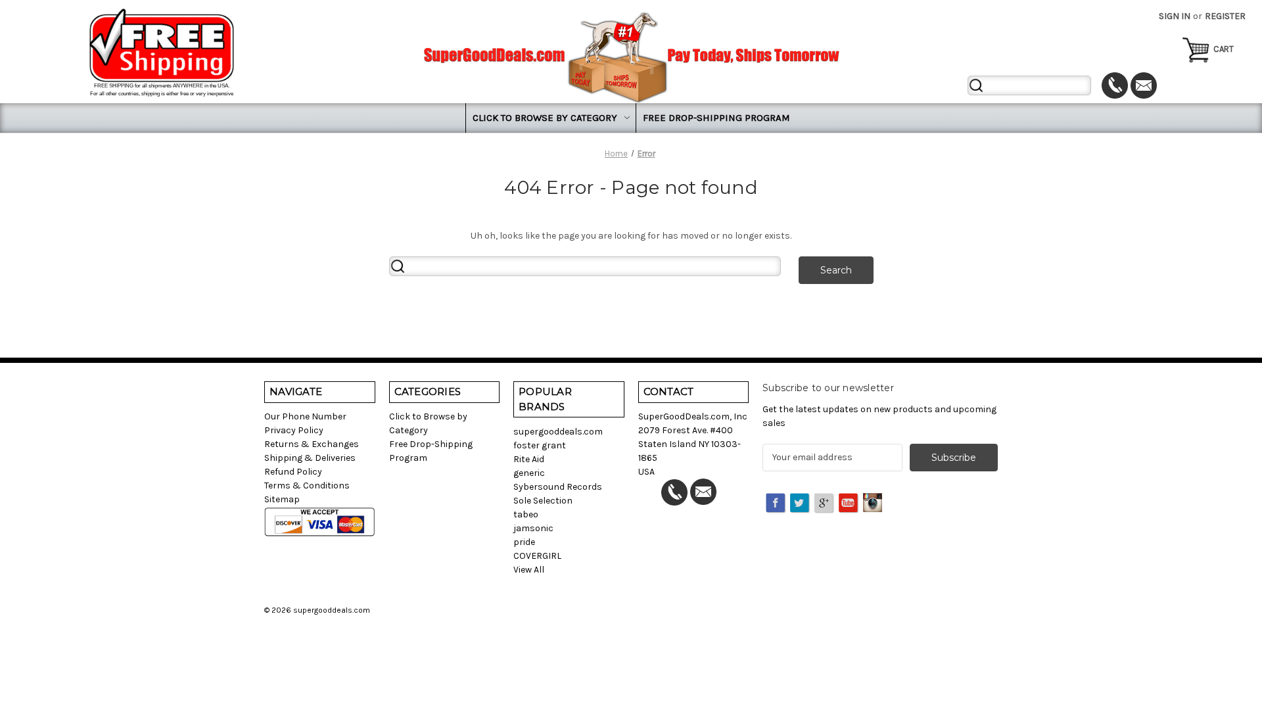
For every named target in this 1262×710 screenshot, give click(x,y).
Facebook (776, 503)
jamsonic (533, 528)
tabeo (525, 514)
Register (1225, 16)
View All (528, 569)
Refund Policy (293, 471)
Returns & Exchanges (311, 444)
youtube (849, 503)
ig (873, 503)
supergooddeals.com (558, 431)
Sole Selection (543, 500)
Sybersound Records (557, 486)
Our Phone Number (305, 416)
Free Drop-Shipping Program (716, 118)
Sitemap (282, 499)
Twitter (800, 503)
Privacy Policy (293, 430)
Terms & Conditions (307, 485)
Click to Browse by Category (545, 118)
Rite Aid (528, 459)
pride (524, 542)
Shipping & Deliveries (310, 457)
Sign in (1174, 16)
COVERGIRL (537, 555)
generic (529, 473)
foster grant (539, 445)
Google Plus (824, 503)
